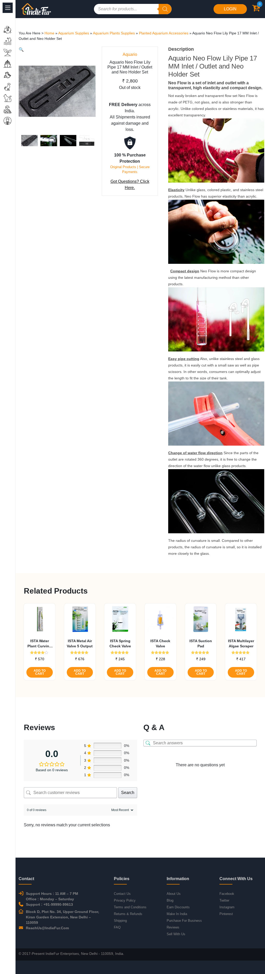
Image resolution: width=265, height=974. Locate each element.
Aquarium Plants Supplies (114, 33)
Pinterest (226, 914)
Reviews (173, 927)
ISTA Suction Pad (200, 643)
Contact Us (122, 894)
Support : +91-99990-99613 (49, 904)
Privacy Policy (125, 900)
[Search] (165, 9)
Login (230, 9)
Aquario (130, 54)
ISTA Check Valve (160, 643)
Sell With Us (176, 934)
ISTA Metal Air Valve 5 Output (80, 643)
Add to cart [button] (40, 672)
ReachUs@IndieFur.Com (47, 928)
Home (49, 33)
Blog (170, 900)
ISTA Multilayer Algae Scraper (241, 643)
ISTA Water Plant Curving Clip (39, 644)
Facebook (226, 894)
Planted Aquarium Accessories (163, 33)
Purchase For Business (184, 921)
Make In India (177, 914)
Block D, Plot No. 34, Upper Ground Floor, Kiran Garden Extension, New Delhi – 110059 (62, 917)
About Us (174, 894)
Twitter (224, 900)
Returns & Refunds (128, 914)
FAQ (117, 927)
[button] (21, 49)
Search (127, 792)
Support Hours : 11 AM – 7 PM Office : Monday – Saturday (52, 896)
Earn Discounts (178, 907)
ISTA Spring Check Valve (120, 643)
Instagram (226, 907)
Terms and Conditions (130, 907)
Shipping (120, 921)
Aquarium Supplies (73, 33)
